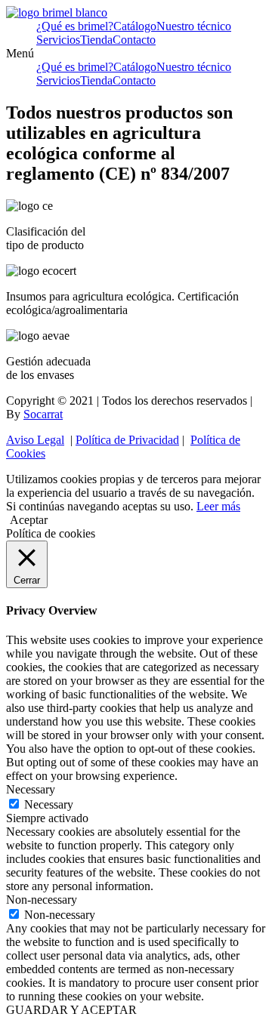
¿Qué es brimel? (74, 26)
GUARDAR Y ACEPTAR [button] (71, 1009)
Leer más (218, 506)
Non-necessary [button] (41, 899)
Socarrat (43, 414)
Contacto (134, 39)
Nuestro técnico (193, 26)
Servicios (58, 39)
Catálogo (134, 26)
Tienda (96, 39)
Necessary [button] (30, 789)
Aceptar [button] (29, 519)
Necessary (48, 804)
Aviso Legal (35, 439)
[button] (136, 53)
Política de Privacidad (127, 439)
